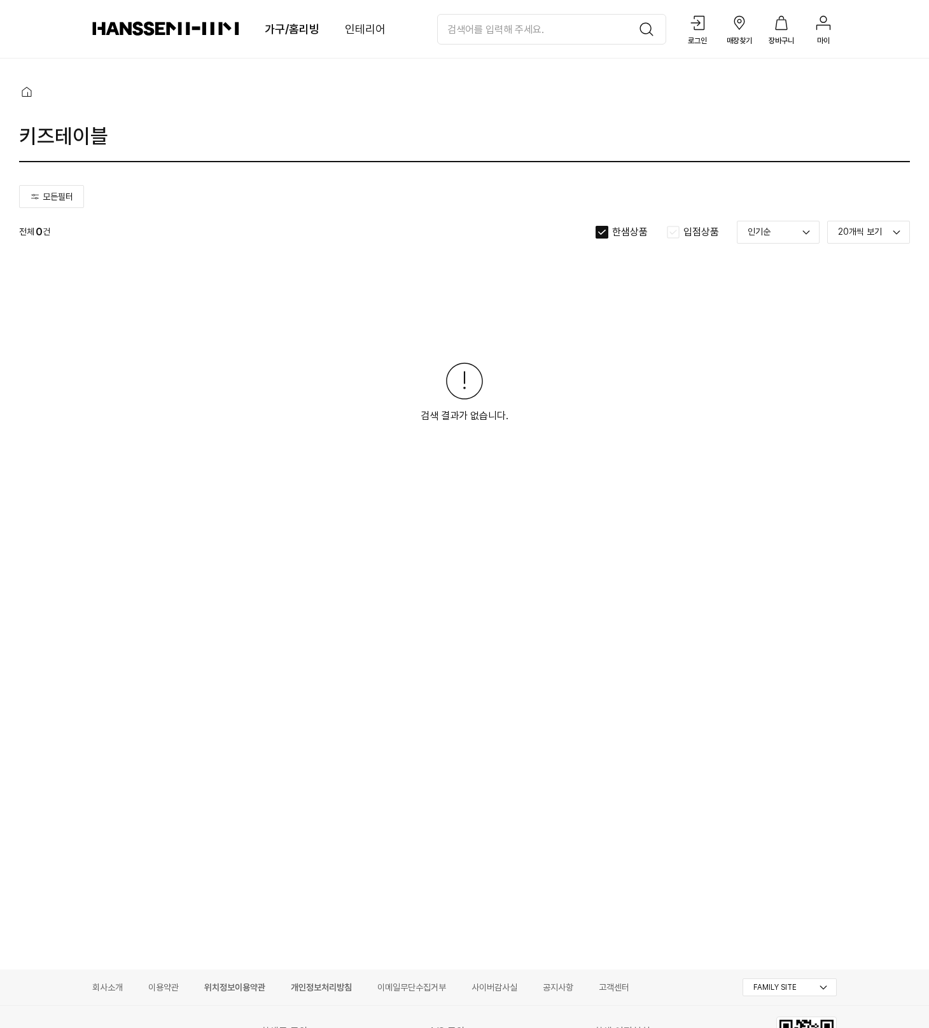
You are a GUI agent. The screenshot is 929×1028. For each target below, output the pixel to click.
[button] (26, 91)
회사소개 (107, 987)
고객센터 (614, 987)
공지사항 (558, 987)
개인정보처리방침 (321, 987)
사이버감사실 (494, 987)
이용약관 (163, 987)
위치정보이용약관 (234, 987)
